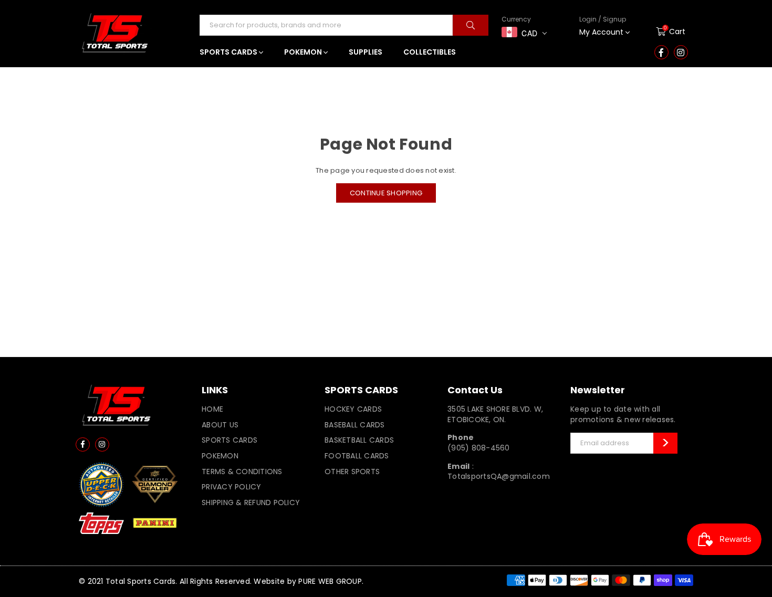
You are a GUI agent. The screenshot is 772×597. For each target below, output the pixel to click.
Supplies (365, 52)
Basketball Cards (359, 440)
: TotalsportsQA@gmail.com (498, 471)
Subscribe (665, 443)
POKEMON (304, 52)
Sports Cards (229, 440)
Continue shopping (386, 193)
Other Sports (352, 471)
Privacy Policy (232, 486)
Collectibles (429, 52)
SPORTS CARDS (229, 52)
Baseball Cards (355, 425)
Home (212, 409)
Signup (597, 65)
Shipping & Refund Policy (251, 502)
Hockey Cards (353, 409)
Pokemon (220, 456)
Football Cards (357, 456)
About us (220, 425)
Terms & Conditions (242, 471)
